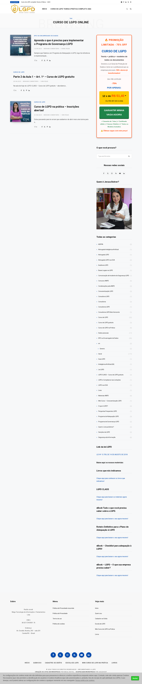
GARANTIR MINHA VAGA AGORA (114, 112)
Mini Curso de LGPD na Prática (105, 629)
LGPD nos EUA (103, 385)
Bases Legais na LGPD (105, 270)
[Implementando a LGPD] (22, 9)
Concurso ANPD (103, 281)
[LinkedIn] (50, 60)
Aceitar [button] (135, 678)
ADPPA (100, 244)
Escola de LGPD (100, 624)
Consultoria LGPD (104, 307)
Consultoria (102, 301)
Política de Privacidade (60, 613)
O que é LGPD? (103, 406)
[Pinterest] (47, 60)
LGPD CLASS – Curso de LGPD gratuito (110, 375)
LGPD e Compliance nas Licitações (109, 380)
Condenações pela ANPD (106, 286)
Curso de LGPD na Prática (106, 328)
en (99, 343)
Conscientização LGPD (105, 291)
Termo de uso (57, 618)
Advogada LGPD (103, 255)
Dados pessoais (103, 333)
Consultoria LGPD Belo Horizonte (109, 312)
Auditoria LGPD (103, 265)
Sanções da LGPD (104, 432)
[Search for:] (114, 156)
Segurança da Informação (106, 437)
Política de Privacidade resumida (63, 608)
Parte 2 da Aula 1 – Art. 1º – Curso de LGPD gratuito (43, 76)
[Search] (130, 9)
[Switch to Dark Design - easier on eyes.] (127, 9)
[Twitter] (44, 60)
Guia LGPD (101, 359)
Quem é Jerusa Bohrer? (106, 427)
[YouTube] (81, 654)
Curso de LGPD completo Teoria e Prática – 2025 (35, 2)
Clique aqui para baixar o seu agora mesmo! (112, 519)
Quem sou (98, 613)
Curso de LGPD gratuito (106, 322)
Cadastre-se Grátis (101, 618)
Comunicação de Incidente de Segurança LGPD (113, 275)
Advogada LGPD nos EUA (106, 260)
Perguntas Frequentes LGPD (107, 411)
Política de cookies (59, 624)
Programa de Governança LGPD (108, 421)
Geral (100, 354)
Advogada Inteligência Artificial (108, 249)
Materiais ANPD (103, 395)
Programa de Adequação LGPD (108, 416)
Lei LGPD (101, 369)
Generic (102, 348)
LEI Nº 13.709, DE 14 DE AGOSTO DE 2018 (112, 455)
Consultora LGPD (103, 296)
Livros (97, 634)
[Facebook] (21, 90)
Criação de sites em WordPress (47, 672)
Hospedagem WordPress (85, 672)
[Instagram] (67, 654)
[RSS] (74, 654)
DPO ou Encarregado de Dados (46, 35)
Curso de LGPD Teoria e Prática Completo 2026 (71, 9)
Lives (100, 390)
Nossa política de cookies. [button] (85, 680)
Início (44, 9)
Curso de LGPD (19, 72)
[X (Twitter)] (60, 654)
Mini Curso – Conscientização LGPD (110, 401)
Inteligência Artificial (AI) (106, 364)
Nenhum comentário (51, 48)
